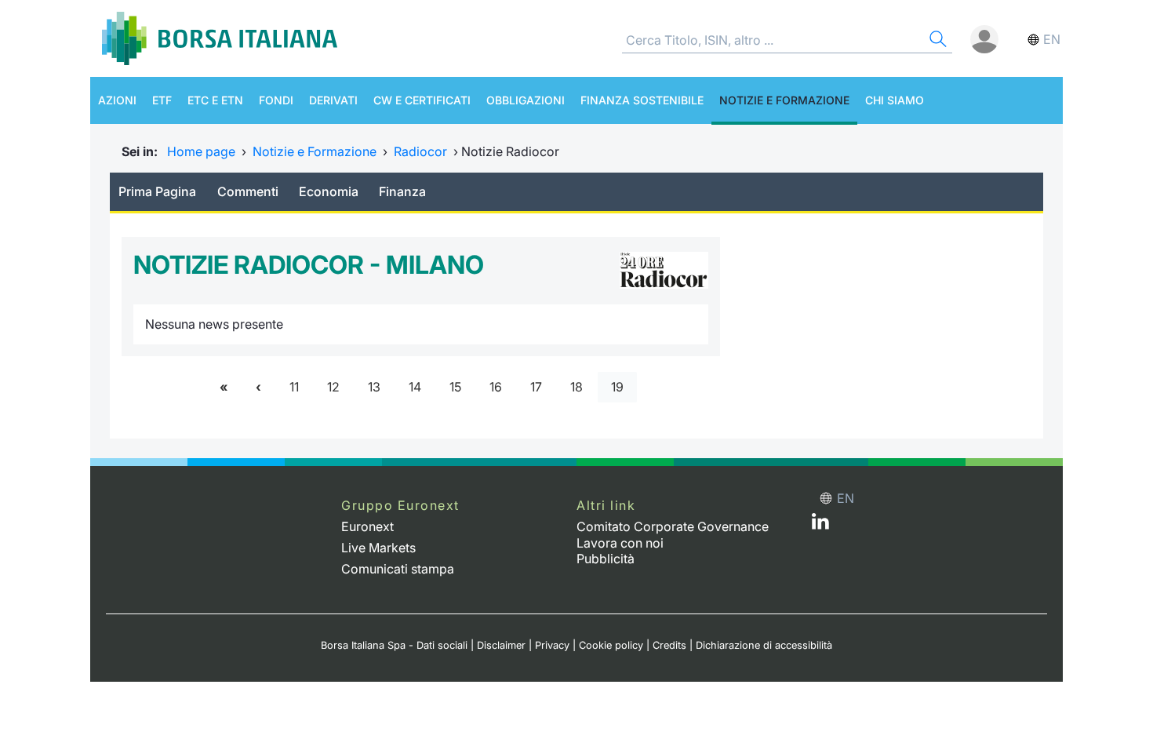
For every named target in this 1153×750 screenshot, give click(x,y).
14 (415, 387)
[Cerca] (936, 41)
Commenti (247, 191)
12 (333, 387)
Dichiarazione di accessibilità (764, 645)
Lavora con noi (620, 543)
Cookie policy (611, 645)
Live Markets (378, 547)
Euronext (367, 526)
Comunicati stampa (397, 569)
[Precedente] (258, 387)
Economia (328, 191)
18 (576, 387)
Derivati (333, 100)
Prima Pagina (157, 191)
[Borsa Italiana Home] (219, 38)
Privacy (552, 645)
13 (374, 387)
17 (536, 387)
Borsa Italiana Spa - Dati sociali (394, 645)
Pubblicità (605, 558)
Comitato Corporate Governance (672, 526)
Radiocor (420, 151)
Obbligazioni (525, 100)
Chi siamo (894, 100)
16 (495, 387)
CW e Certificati (422, 100)
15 (455, 387)
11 (294, 387)
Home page (201, 151)
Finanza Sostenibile (642, 100)
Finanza (402, 191)
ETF (162, 100)
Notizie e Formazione (784, 100)
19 (617, 387)
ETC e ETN (215, 100)
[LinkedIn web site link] (820, 525)
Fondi (276, 100)
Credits (669, 645)
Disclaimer (501, 645)
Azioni (117, 100)
